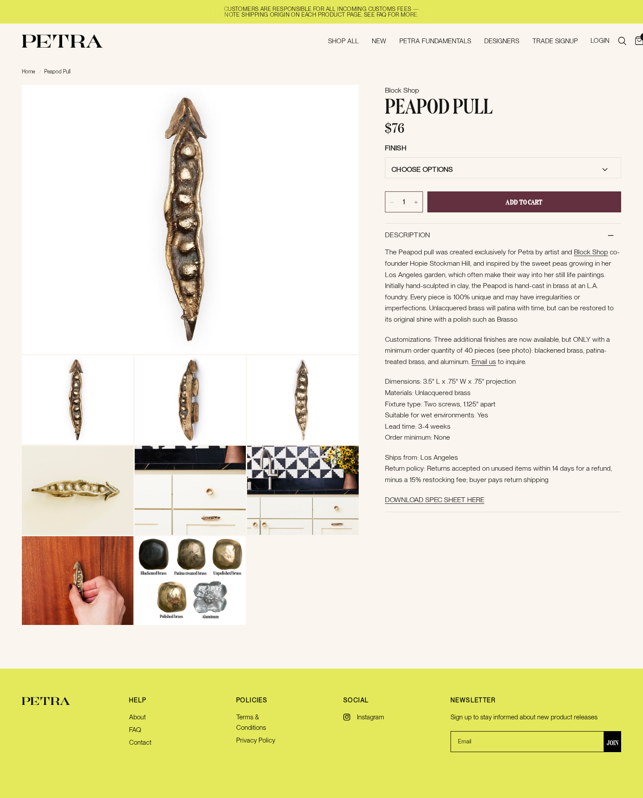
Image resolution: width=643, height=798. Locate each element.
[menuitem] (343, 41)
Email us (484, 361)
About (137, 717)
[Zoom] (340, 103)
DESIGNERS (501, 41)
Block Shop (591, 252)
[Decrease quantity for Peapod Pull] (391, 202)
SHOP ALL (343, 41)
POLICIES (251, 700)
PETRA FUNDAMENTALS (435, 41)
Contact (140, 742)
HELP (138, 700)
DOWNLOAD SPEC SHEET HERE (434, 500)
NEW (379, 41)
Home (28, 72)
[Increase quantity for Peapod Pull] (416, 202)
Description (407, 235)
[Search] (622, 41)
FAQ (135, 730)
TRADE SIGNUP (555, 41)
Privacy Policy (255, 740)
